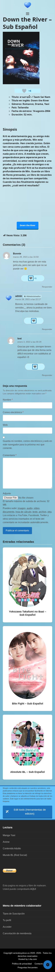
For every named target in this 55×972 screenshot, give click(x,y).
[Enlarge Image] (21, 58)
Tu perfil (7, 920)
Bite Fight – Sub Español (27, 703)
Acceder (7, 927)
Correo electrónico (13, 412)
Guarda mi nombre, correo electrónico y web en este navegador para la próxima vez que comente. (27, 444)
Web (5, 425)
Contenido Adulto (12, 848)
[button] (27, 13)
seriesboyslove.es (21, 953)
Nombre (8, 399)
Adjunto (7, 493)
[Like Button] (24, 91)
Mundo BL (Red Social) (15, 855)
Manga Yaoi (9, 835)
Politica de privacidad (22, 963)
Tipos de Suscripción (14, 913)
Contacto (39, 963)
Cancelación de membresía (17, 933)
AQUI (33, 889)
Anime (6, 842)
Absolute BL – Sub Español (27, 771)
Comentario (9, 455)
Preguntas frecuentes (28, 967)
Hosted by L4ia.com (27, 959)
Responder (47, 287)
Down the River (27, 225)
